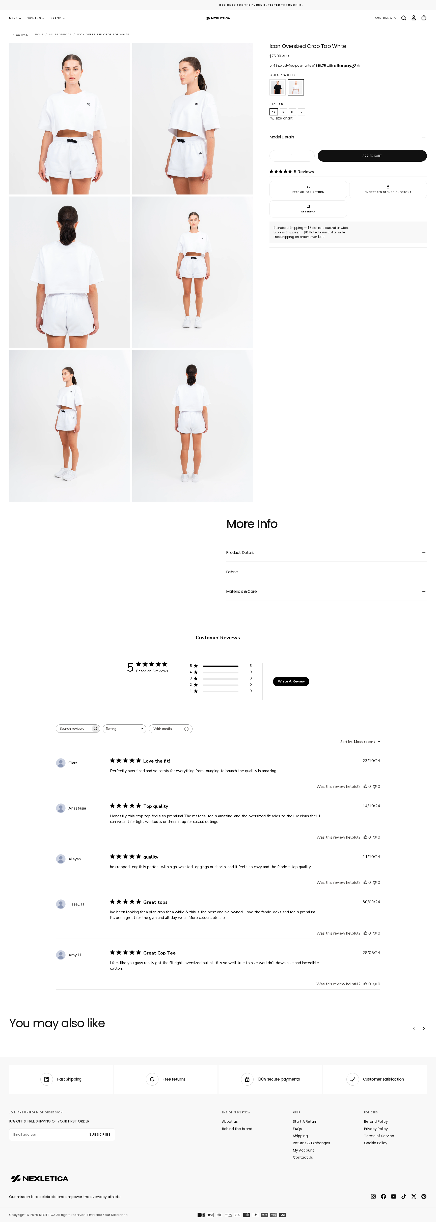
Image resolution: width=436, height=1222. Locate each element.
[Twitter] (414, 1196)
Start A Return (305, 1121)
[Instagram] (373, 1196)
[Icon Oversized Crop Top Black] (277, 87)
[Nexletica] (39, 1178)
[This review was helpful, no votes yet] (365, 786)
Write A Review (291, 681)
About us (230, 1121)
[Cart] (424, 18)
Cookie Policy (375, 1142)
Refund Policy (376, 1121)
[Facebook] (383, 1196)
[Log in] (414, 18)
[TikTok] (404, 1196)
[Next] (424, 1028)
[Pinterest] (424, 1196)
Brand (56, 18)
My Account (303, 1150)
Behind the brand (237, 1128)
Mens (13, 18)
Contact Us (303, 1157)
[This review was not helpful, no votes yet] (374, 786)
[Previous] (414, 1028)
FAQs (297, 1128)
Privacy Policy (376, 1128)
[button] (404, 18)
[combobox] (124, 728)
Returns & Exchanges (311, 1142)
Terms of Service (379, 1135)
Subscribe (100, 1134)
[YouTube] (394, 1196)
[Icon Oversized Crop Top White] (295, 87)
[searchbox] (73, 728)
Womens (34, 18)
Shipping (300, 1135)
